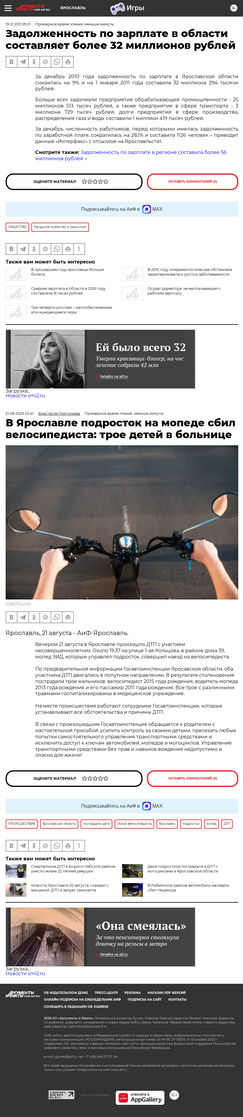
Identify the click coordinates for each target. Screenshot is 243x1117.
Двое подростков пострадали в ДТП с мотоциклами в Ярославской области (183, 868)
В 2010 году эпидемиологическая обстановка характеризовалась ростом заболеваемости (190, 272)
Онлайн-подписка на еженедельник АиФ (82, 1000)
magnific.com (18, 603)
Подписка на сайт (145, 1000)
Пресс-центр (106, 993)
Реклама (132, 993)
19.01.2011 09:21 (18, 24)
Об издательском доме (66, 993)
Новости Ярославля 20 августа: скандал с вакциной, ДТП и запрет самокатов (70, 887)
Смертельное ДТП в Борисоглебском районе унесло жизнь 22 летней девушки (73, 868)
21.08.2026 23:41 (19, 413)
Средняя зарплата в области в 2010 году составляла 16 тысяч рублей (68, 290)
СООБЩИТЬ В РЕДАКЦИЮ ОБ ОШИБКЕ (76, 1007)
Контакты (177, 1000)
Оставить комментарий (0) (192, 182)
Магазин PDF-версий (167, 993)
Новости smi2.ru (25, 395)
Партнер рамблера (95, 1095)
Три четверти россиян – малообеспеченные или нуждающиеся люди (71, 309)
